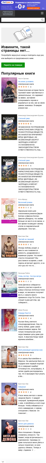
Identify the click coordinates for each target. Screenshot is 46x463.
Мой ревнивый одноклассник (30, 350)
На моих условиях (25, 82)
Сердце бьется (24, 313)
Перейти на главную (13, 65)
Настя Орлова (23, 78)
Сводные (22, 387)
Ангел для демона (26, 424)
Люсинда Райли (24, 273)
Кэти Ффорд (22, 199)
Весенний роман (25, 202)
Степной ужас (24, 118)
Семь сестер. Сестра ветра (29, 276)
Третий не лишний (26, 239)
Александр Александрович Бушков (30, 115)
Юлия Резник (23, 310)
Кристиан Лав (23, 236)
